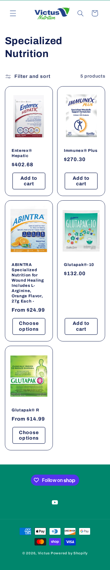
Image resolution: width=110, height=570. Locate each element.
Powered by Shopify (69, 553)
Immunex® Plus (80, 150)
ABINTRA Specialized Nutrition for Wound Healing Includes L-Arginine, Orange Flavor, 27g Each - (28, 283)
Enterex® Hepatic (22, 153)
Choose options (29, 326)
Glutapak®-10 (79, 265)
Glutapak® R (25, 410)
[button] (13, 13)
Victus (44, 553)
